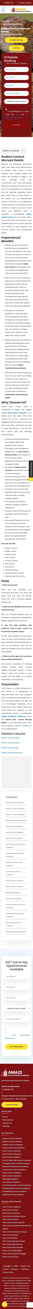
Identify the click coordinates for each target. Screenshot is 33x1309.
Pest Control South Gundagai (14, 1254)
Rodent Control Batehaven (11, 753)
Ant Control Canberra (14, 898)
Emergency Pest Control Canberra (16, 1163)
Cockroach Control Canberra (14, 1170)
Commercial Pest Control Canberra (17, 1185)
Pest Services (8, 1120)
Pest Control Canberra (14, 826)
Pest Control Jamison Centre (14, 1216)
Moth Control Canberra (14, 832)
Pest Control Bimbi (10, 1238)
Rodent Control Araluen (10, 743)
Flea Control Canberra (14, 838)
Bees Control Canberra (14, 887)
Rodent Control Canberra (15, 814)
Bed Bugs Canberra (13, 893)
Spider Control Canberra (15, 809)
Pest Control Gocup (10, 1257)
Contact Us (7, 1123)
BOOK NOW (16, 125)
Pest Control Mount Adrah (13, 1247)
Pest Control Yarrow (10, 1210)
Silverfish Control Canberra (16, 932)
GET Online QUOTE (16, 1047)
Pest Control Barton (10, 1235)
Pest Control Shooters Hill (12, 1244)
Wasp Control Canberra (15, 803)
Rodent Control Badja (9, 748)
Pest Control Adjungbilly (12, 1250)
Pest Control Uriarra (10, 1219)
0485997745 (8, 3)
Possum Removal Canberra (16, 820)
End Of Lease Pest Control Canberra (17, 1160)
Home (5, 1117)
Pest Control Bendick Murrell (14, 1241)
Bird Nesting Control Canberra (14, 1191)
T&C (17, 114)
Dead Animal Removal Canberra (15, 1166)
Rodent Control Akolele (10, 738)
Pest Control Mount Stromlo (14, 1222)
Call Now (16, 48)
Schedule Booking (16, 40)
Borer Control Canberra (14, 881)
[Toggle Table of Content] (22, 150)
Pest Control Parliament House (15, 1232)
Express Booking (25, 3)
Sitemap (6, 1126)
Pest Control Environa (11, 1213)
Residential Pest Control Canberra (16, 1188)
